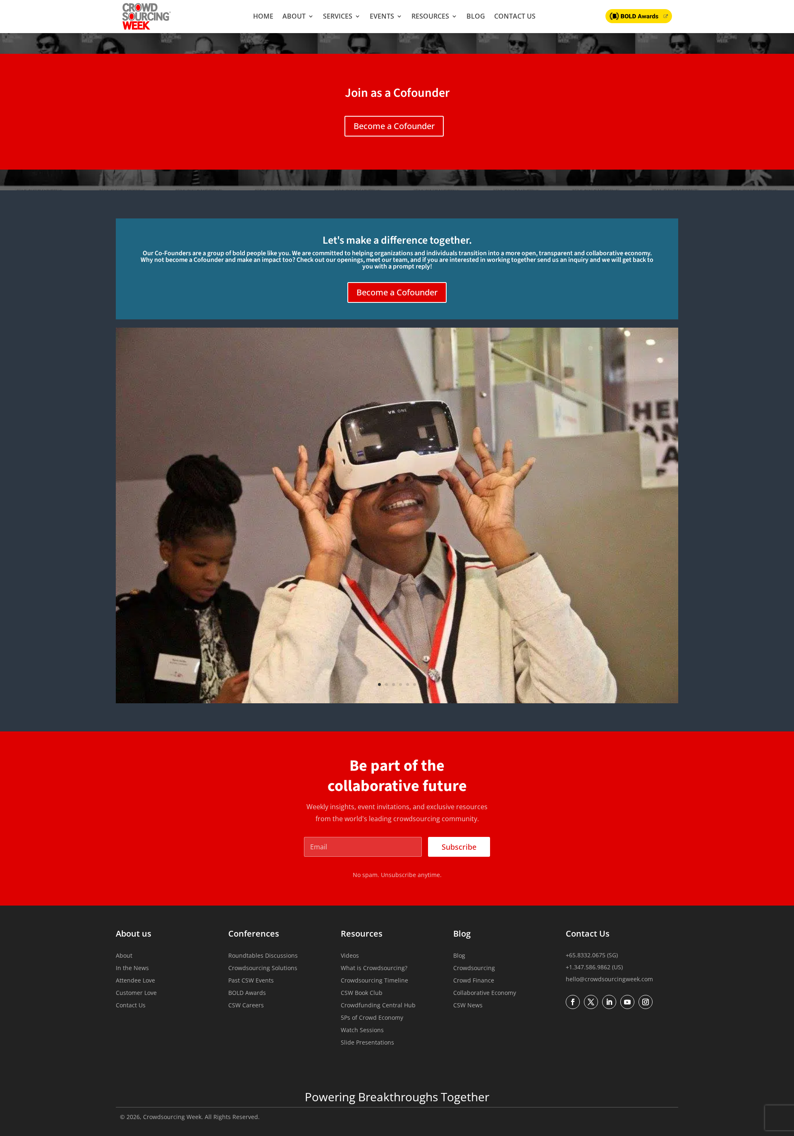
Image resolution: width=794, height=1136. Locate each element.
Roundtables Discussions (263, 956)
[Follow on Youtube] (627, 1002)
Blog (475, 16)
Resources (430, 16)
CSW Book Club (362, 993)
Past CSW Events (251, 981)
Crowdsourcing (474, 968)
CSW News (468, 1005)
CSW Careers (246, 1005)
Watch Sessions (362, 1030)
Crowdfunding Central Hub (378, 1005)
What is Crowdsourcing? (374, 968)
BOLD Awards (247, 993)
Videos (350, 956)
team (400, 259)
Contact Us (515, 16)
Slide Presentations (367, 1043)
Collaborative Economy (484, 993)
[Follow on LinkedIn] (609, 1002)
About (294, 16)
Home (263, 16)
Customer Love (136, 993)
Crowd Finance (473, 981)
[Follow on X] (591, 1002)
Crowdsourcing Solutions (262, 968)
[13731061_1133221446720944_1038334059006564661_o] (397, 700)
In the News (132, 968)
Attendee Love (135, 981)
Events (382, 16)
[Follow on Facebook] (573, 1002)
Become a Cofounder (394, 126)
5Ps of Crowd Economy (372, 1018)
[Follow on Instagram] (646, 1002)
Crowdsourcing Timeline (374, 981)
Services (337, 16)
